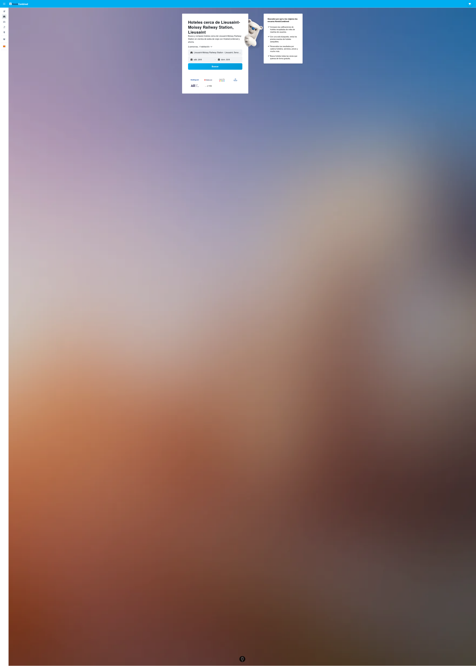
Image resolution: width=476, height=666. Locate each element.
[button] (4, 4)
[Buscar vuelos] (4, 11)
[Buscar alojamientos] (4, 16)
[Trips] (4, 39)
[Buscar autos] (4, 21)
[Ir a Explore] (4, 32)
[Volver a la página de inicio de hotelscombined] (18, 4)
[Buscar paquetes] (4, 27)
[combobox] (200, 46)
